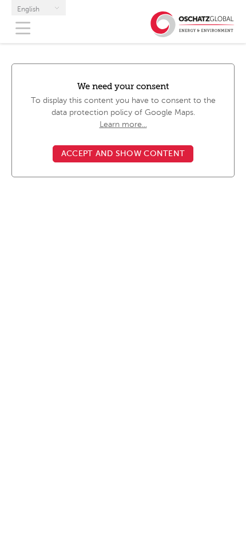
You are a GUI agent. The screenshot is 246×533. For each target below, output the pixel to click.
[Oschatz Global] (192, 32)
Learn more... (123, 124)
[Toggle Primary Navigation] (22, 28)
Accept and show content (123, 153)
